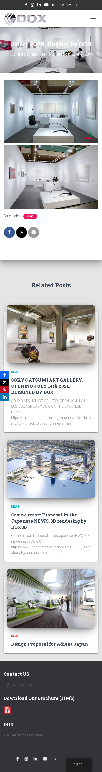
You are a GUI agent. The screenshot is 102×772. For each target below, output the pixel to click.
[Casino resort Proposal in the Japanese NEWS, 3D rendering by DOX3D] (51, 469)
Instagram (32, 5)
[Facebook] (4, 375)
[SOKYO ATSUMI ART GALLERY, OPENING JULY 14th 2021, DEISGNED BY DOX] (51, 334)
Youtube (46, 5)
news (30, 216)
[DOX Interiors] (27, 18)
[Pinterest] (4, 389)
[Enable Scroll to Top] (92, 762)
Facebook (26, 5)
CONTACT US (68, 5)
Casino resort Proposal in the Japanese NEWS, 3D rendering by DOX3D (49, 521)
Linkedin (39, 5)
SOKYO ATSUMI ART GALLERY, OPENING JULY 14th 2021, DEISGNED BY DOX (47, 386)
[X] (4, 382)
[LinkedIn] (4, 397)
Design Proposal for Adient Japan (49, 644)
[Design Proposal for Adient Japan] (51, 598)
